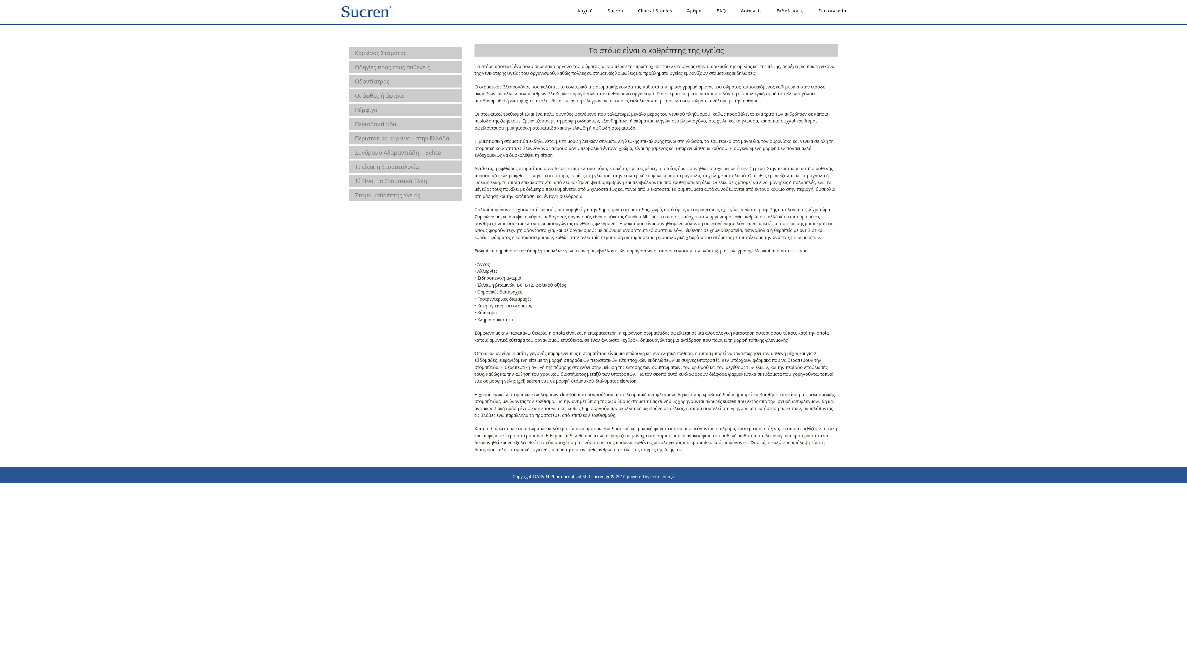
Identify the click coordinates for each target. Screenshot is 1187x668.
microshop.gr (662, 476)
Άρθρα (694, 11)
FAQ (721, 11)
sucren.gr (367, 12)
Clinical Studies (655, 11)
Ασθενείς (751, 11)
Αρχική (585, 11)
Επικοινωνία (832, 11)
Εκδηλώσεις (789, 11)
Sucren (615, 11)
